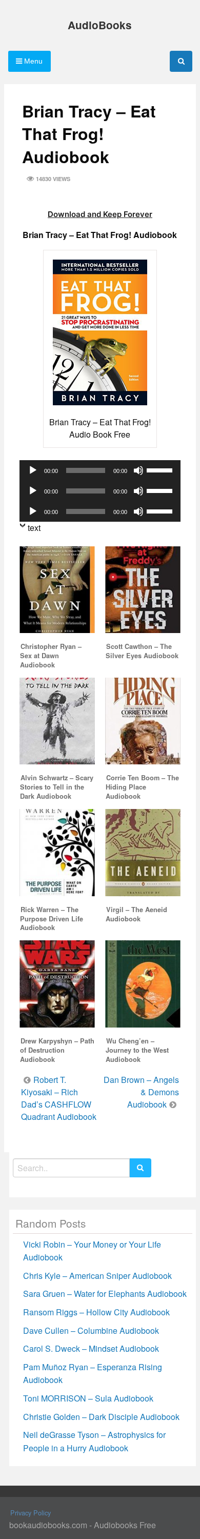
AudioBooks (100, 24)
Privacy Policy (30, 1512)
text (34, 528)
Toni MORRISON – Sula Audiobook (88, 1398)
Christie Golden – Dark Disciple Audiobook (101, 1417)
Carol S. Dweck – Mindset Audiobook (91, 1348)
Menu (32, 61)
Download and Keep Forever (100, 214)
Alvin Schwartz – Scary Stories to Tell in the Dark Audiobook (56, 787)
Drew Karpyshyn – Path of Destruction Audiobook (57, 1050)
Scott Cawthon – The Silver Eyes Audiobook (142, 651)
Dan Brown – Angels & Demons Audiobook (141, 1092)
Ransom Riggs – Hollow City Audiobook (96, 1312)
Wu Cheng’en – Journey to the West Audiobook (137, 1050)
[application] (100, 470)
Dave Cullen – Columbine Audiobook (91, 1330)
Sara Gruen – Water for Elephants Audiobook (105, 1293)
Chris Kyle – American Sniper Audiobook (97, 1275)
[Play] (33, 470)
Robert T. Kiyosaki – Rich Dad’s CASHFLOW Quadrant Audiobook (58, 1098)
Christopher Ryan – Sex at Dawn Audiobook (51, 655)
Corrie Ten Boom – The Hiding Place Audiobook (142, 787)
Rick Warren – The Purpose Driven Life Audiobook (51, 919)
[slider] (161, 469)
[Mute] (138, 470)
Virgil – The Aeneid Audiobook (136, 914)
